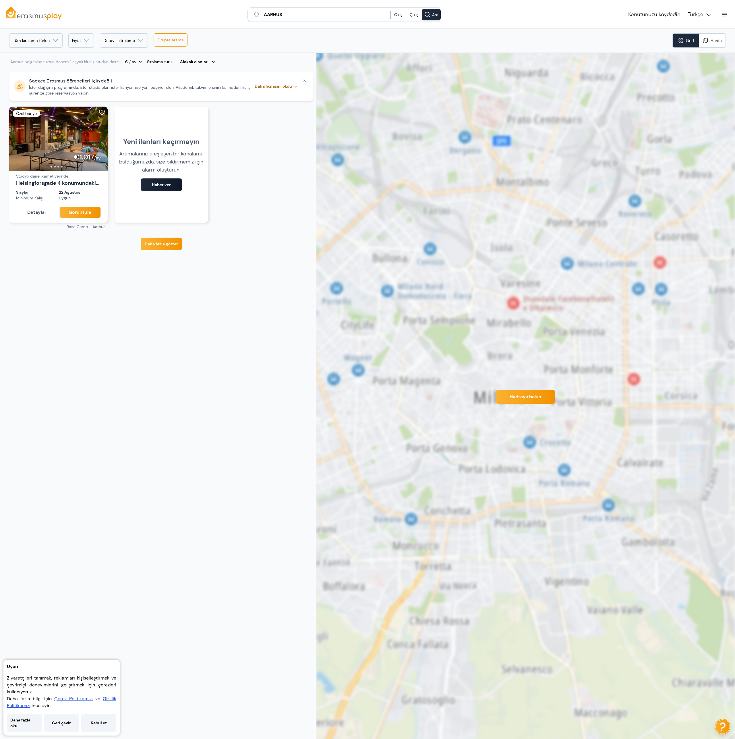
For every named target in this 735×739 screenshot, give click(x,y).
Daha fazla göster (161, 244)
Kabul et (99, 722)
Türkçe (695, 14)
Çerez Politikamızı (73, 699)
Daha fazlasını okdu (273, 86)
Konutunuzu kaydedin (654, 14)
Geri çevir (61, 722)
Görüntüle (80, 212)
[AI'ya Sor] (722, 726)
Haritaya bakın (525, 397)
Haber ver (161, 184)
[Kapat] (304, 80)
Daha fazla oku (20, 722)
